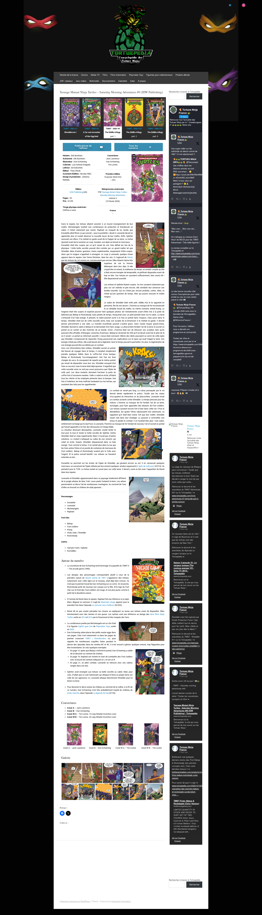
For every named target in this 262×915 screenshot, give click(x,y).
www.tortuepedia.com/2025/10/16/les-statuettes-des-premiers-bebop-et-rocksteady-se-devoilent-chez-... (188, 790)
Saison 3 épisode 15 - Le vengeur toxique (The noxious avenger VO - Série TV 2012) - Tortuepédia (185, 568)
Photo (179, 505)
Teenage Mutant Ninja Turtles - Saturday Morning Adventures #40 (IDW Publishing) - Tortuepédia (186, 709)
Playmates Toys (136, 74)
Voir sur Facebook (178, 511)
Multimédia (94, 80)
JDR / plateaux (66, 80)
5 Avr (180, 142)
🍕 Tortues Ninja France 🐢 (185, 138)
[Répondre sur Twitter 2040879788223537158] (172, 199)
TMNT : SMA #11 (155, 128)
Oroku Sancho (73, 693)
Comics (84, 74)
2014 (83, 617)
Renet (129, 257)
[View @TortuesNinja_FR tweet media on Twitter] (186, 393)
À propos (142, 80)
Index (132, 80)
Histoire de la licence (69, 74)
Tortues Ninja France (186, 458)
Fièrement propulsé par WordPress (75, 901)
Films (105, 74)
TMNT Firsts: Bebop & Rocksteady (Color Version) (186, 802)
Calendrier (122, 80)
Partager (177, 514)
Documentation (108, 80)
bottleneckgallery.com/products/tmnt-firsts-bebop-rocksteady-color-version (188, 775)
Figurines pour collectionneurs (159, 74)
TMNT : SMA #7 (70, 128)
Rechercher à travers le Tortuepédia (184, 91)
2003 (72, 629)
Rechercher (194, 96)
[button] (74, 736)
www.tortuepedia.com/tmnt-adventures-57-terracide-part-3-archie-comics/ (185, 498)
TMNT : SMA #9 (113, 128)
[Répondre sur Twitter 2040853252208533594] (172, 366)
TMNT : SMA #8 (92, 128)
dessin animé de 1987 (95, 578)
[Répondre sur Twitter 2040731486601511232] (172, 401)
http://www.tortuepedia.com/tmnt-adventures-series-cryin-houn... (185, 255)
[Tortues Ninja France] (176, 425)
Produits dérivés (183, 74)
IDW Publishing (76, 192)
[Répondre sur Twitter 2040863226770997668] (172, 267)
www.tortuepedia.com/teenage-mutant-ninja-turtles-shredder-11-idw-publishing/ (186, 645)
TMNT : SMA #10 (134, 128)
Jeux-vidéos (81, 80)
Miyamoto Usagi (108, 602)
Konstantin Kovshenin (121, 901)
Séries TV (95, 74)
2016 (90, 617)
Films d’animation (118, 74)
